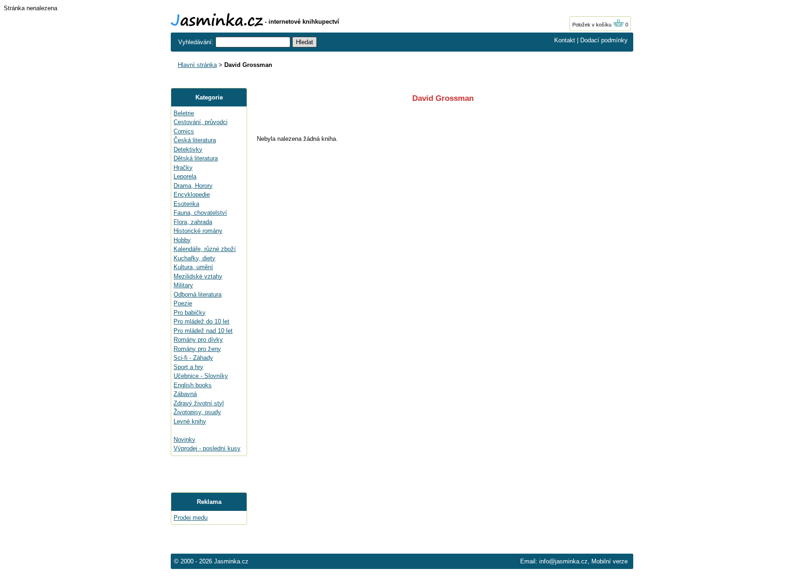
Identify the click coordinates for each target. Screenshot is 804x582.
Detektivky (188, 149)
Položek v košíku (592, 24)
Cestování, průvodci (201, 122)
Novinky (184, 439)
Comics (184, 131)
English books (193, 385)
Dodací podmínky (604, 40)
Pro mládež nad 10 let (203, 330)
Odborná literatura (197, 294)
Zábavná (185, 393)
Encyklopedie (192, 194)
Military (183, 285)
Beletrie (184, 113)
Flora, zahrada (193, 221)
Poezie (183, 303)
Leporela (185, 176)
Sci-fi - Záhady (193, 357)
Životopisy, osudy (197, 412)
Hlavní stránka (197, 64)
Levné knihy (190, 421)
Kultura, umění (193, 267)
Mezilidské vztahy (198, 276)
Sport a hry (188, 367)
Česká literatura (195, 140)
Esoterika (186, 203)
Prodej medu (191, 517)
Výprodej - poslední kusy (207, 448)
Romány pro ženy (197, 348)
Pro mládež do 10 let (201, 321)
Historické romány (198, 230)
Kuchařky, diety (194, 258)
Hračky (183, 167)
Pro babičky (190, 312)
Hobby (182, 240)
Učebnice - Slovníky (201, 375)
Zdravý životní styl (199, 403)
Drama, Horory (193, 185)
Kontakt (564, 40)
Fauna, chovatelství (200, 212)
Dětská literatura (196, 158)
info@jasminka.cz (563, 561)
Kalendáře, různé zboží (205, 248)
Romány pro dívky (198, 339)
